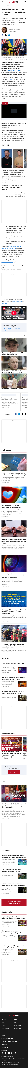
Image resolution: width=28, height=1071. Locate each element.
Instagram (5, 330)
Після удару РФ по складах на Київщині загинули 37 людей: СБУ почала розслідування (13, 611)
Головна (4, 6)
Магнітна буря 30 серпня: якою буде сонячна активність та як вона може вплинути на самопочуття (12, 576)
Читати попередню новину (8, 395)
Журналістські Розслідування (9, 1041)
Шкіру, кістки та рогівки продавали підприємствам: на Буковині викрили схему (13, 857)
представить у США (14, 70)
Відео (15, 1019)
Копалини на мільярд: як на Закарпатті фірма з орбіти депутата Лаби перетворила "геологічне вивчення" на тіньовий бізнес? (13, 947)
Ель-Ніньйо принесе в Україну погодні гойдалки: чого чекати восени (13, 678)
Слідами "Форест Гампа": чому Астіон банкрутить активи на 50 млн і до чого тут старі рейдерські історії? (13, 918)
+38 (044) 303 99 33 (14, 904)
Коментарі (7, 414)
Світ (8, 6)
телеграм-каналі (17, 301)
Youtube (15, 328)
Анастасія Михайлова (14, 28)
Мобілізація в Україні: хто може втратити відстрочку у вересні (11, 870)
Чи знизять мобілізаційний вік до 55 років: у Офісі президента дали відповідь (12, 693)
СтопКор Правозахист (7, 1038)
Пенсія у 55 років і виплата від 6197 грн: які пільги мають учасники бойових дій (13, 474)
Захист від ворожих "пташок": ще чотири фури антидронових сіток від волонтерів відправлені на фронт (11, 754)
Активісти (4, 1044)
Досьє (3, 1025)
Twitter (18, 328)
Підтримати (15, 772)
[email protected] (15, 1064)
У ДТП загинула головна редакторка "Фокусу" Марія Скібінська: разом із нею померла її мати (12, 646)
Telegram (5, 328)
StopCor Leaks (6, 912)
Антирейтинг (17, 1028)
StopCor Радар (5, 1028)
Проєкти (3, 1019)
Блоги (15, 1022)
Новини (3, 1022)
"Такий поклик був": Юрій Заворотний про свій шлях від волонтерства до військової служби (13, 806)
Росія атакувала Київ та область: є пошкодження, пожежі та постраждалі (13, 885)
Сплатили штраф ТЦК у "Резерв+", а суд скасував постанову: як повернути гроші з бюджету (13, 541)
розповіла (10, 79)
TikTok (10, 330)
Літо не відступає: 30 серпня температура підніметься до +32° (11, 506)
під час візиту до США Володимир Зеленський (11, 248)
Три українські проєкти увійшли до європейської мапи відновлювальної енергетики (9, 400)
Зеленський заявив (7, 262)
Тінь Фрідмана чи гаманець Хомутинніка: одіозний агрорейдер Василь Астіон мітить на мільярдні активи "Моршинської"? (12, 933)
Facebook (4, 303)
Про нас (3, 1035)
